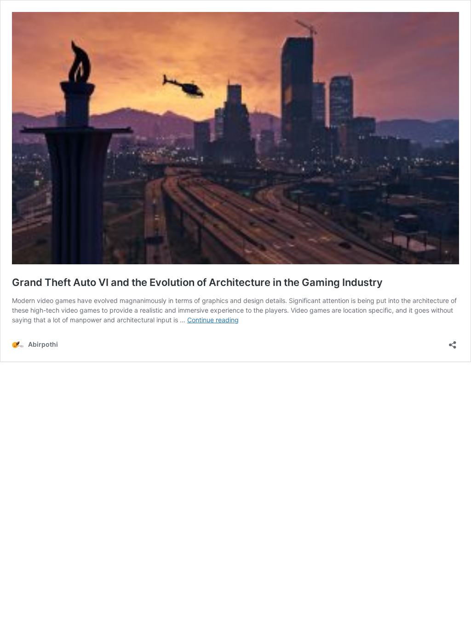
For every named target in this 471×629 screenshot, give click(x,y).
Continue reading (213, 320)
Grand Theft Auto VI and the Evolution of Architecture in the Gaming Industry (197, 282)
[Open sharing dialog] (452, 342)
